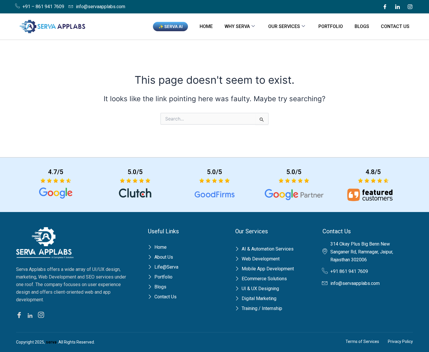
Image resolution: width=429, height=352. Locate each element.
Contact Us (395, 26)
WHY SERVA (237, 26)
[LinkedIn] (397, 6)
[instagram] (42, 316)
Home (206, 26)
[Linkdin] (31, 315)
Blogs (362, 26)
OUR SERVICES (284, 26)
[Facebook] (385, 6)
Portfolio (330, 26)
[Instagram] (410, 6)
